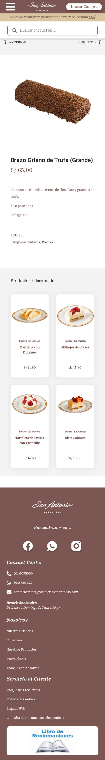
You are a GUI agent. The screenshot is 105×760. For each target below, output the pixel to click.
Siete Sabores (75, 438)
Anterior (17, 42)
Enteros (34, 242)
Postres (47, 242)
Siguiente (87, 42)
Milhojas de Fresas (75, 347)
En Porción (34, 341)
